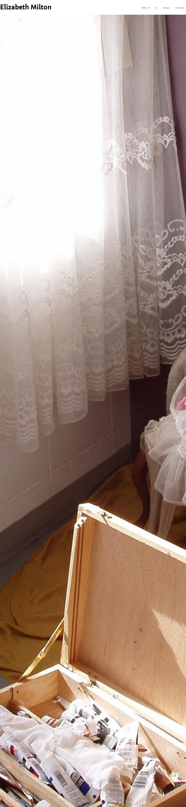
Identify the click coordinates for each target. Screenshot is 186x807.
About (166, 7)
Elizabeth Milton (26, 7)
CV (156, 7)
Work (144, 7)
